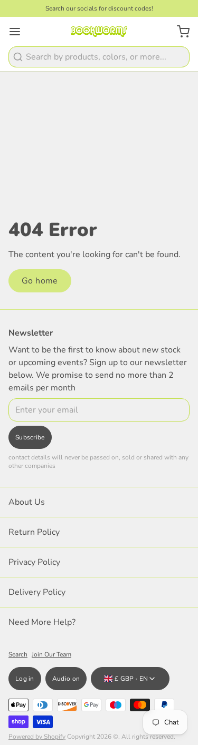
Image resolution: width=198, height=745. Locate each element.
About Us (26, 502)
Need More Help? (42, 622)
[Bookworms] (99, 31)
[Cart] (179, 31)
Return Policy (34, 532)
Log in (24, 678)
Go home (40, 281)
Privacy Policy (34, 562)
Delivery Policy (36, 592)
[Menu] (19, 31)
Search (17, 654)
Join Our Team (51, 654)
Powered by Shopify (36, 736)
